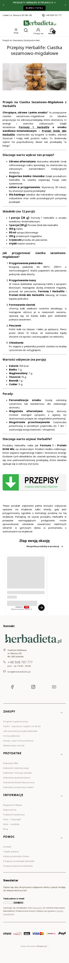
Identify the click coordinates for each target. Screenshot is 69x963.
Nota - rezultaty (11, 824)
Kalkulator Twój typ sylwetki (17, 772)
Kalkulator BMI (10, 763)
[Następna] (65, 5)
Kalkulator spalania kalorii (16, 777)
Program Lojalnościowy (15, 721)
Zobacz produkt (41, 607)
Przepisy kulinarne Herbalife (18, 865)
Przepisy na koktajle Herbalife (18, 861)
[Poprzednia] (3, 5)
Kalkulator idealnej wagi (16, 768)
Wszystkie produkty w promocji (42, 546)
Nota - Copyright (12, 819)
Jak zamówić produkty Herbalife (20, 731)
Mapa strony (9, 809)
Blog (5, 829)
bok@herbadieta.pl (19, 671)
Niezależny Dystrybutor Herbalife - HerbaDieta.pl (22, 40)
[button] (33, 713)
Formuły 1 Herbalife (34, 127)
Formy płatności (11, 735)
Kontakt (7, 846)
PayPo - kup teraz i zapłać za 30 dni (22, 726)
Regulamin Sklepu (12, 805)
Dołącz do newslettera (18, 902)
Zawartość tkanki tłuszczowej (18, 782)
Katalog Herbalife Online (16, 856)
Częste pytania (11, 851)
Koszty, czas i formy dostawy (18, 740)
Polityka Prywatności (14, 814)
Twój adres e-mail (13, 898)
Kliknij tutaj (34, 7)
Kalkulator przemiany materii (18, 787)
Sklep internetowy (33, 946)
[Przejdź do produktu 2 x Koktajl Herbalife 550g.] (26, 575)
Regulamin (38, 908)
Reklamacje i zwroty (13, 745)
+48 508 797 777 (53, 15)
